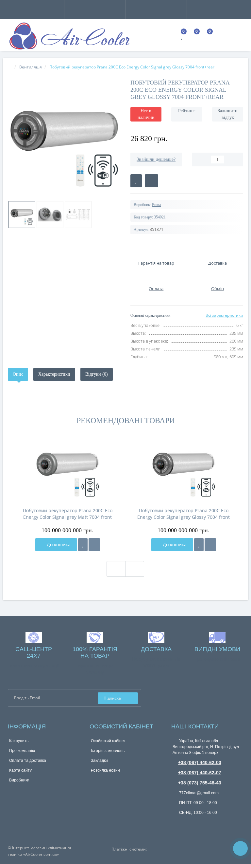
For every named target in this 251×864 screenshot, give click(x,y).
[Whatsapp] (176, 822)
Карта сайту (20, 770)
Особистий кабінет (108, 741)
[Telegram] (186, 823)
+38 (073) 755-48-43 (199, 782)
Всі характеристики (224, 315)
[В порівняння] (151, 180)
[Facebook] (228, 697)
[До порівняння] (94, 544)
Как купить (18, 741)
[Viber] (197, 824)
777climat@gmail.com (198, 793)
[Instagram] (238, 697)
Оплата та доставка (27, 760)
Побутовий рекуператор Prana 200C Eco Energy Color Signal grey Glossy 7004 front (183, 513)
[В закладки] (136, 180)
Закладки (99, 760)
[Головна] (10, 67)
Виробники (19, 780)
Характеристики (54, 374)
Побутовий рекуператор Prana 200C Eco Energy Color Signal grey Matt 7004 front (67, 513)
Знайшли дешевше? (156, 159)
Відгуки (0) (96, 374)
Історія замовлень (108, 750)
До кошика (58, 544)
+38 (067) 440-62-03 (199, 762)
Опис (18, 374)
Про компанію (22, 750)
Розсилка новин (105, 770)
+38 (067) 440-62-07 (199, 772)
